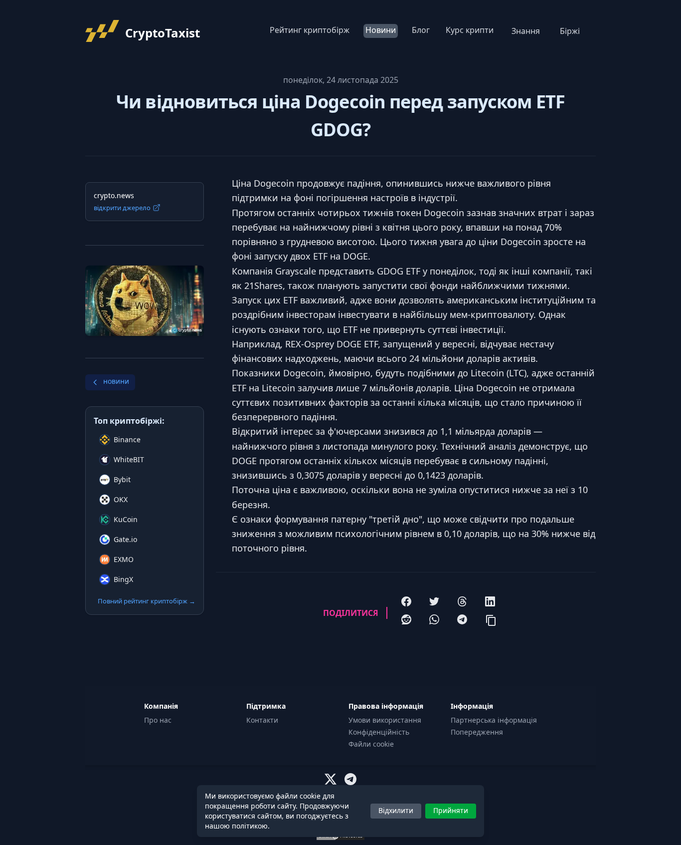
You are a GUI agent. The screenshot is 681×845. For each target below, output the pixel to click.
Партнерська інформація (494, 720)
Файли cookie (371, 744)
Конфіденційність (378, 732)
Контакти (262, 720)
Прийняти (450, 810)
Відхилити (395, 810)
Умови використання (384, 720)
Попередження (477, 732)
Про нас (157, 720)
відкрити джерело (122, 207)
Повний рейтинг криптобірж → (146, 600)
